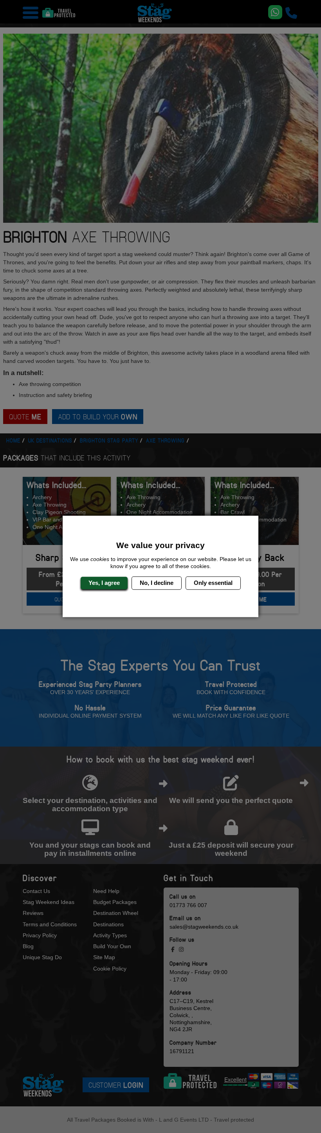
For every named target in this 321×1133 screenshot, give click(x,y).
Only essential (213, 582)
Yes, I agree (104, 582)
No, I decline (156, 582)
